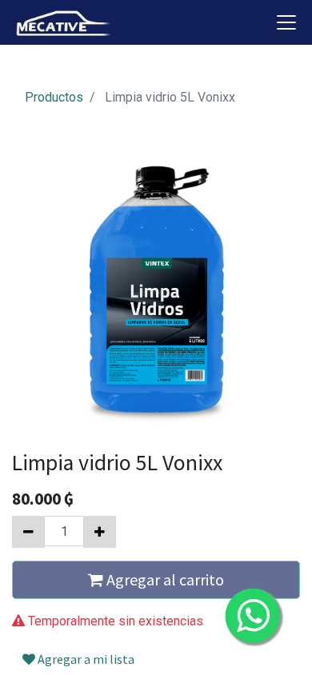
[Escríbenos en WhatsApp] (253, 616)
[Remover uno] (28, 532)
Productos (54, 97)
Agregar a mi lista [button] (84, 659)
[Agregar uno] (99, 532)
